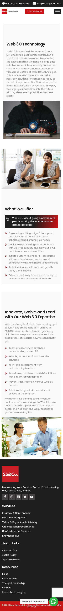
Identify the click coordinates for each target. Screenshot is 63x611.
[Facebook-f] (5, 497)
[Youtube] (32, 497)
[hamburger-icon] (57, 11)
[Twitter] (25, 497)
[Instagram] (12, 497)
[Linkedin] (18, 497)
